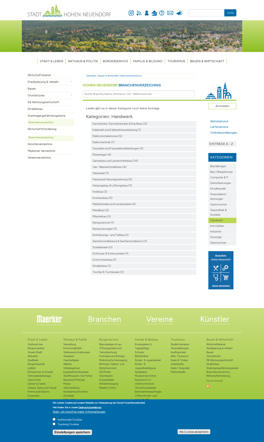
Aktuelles (33, 356)
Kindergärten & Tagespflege (143, 346)
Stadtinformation (180, 344)
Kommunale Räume (38, 391)
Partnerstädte (178, 372)
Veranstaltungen (180, 348)
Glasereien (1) (101, 173)
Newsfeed (139, 10)
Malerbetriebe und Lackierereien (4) (114, 204)
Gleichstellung (71, 387)
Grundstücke (36, 95)
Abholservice (219, 121)
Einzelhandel (218, 188)
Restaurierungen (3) (105, 228)
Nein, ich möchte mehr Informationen (79, 412)
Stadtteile (33, 360)
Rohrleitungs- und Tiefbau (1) (111, 235)
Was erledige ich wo (110, 344)
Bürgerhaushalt (36, 364)
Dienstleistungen (220, 183)
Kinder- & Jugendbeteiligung (145, 366)
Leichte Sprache (154, 10)
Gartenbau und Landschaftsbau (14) (115, 160)
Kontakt (170, 10)
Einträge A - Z (221, 144)
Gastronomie (218, 204)
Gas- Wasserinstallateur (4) (109, 167)
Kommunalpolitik (72, 348)
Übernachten (218, 242)
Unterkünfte (177, 364)
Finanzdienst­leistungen (218, 197)
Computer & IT (219, 177)
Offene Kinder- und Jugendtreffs (146, 397)
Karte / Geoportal (180, 368)
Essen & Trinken (179, 360)
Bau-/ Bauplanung (221, 171)
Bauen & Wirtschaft (207, 61)
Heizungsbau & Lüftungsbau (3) (112, 185)
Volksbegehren (71, 368)
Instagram (131, 10)
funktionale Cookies (70, 419)
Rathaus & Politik (83, 61)
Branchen (104, 319)
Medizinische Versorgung (113, 360)
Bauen (32, 88)
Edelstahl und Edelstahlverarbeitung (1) (117, 130)
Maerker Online (107, 387)
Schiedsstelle (106, 379)
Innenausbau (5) (102, 198)
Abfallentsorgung (108, 383)
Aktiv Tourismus (179, 356)
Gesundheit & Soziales (218, 212)
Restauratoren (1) (103, 222)
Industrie (215, 231)
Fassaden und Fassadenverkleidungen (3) (118, 148)
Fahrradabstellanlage (39, 375)
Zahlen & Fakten (37, 383)
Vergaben (68, 356)
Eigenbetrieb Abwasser (76, 372)
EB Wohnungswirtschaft (43, 102)
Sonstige (215, 237)
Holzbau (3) (100, 191)
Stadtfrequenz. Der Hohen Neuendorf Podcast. (77, 377)
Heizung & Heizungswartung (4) (112, 179)
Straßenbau (35, 109)
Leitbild (32, 368)
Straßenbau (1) (102, 266)
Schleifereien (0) (102, 247)
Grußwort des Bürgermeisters (36, 346)
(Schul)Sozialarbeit (145, 387)
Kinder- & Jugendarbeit (148, 360)
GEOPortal (105, 372)
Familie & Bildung (148, 61)
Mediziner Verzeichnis (41, 151)
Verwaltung (69, 344)
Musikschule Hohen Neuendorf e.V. (145, 377)
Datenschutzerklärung (89, 407)
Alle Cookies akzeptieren (194, 431)
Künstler (214, 319)
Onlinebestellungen (223, 132)
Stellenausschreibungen (76, 352)
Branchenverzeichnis (41, 122)
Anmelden (146, 10)
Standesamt (105, 375)
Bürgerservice (115, 61)
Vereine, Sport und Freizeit (42, 387)
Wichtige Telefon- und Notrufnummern (111, 366)
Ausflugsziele (178, 352)
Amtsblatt (68, 395)
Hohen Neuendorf (122, 85)
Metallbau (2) (101, 210)
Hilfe (162, 10)
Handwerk (216, 220)
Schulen (139, 352)
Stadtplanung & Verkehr (43, 82)
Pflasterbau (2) (102, 216)
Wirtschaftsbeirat (39, 75)
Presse (179, 10)
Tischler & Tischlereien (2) (108, 272)
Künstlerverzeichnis (40, 144)
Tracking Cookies (68, 424)
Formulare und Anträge (111, 356)
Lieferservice (219, 127)
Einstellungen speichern (72, 432)
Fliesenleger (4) (102, 154)
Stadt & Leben (51, 61)
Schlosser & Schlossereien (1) (110, 253)
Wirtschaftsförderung (42, 129)
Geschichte (34, 379)
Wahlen (67, 364)
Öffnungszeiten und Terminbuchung (110, 350)
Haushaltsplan (71, 360)
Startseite (91, 75)
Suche (230, 12)
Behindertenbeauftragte (148, 391)
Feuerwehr (33, 395)
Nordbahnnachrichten (75, 391)
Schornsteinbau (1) (104, 259)
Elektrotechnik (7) (104, 142)
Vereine (159, 319)
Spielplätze (141, 372)
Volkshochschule (144, 383)
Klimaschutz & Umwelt (40, 372)
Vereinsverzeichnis (39, 157)
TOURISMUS (176, 61)
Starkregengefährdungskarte (46, 115)
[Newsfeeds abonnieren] (207, 386)
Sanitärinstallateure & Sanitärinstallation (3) (120, 241)
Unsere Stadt (35, 352)
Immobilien (217, 226)
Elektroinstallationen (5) (107, 136)
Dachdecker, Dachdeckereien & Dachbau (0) (120, 123)
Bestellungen (218, 166)
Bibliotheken (141, 356)
